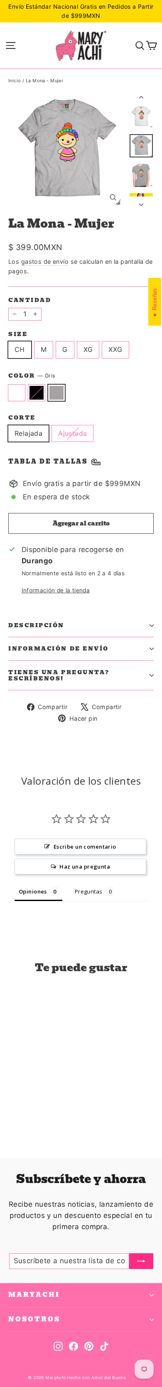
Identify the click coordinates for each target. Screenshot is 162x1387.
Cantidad (29, 300)
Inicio (14, 80)
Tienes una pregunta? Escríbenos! (59, 675)
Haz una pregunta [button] (84, 866)
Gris (56, 393)
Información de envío (58, 648)
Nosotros (34, 1319)
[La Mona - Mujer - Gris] (31, 1118)
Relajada (28, 433)
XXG (115, 349)
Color (31, 376)
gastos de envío (45, 261)
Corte (22, 418)
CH (20, 349)
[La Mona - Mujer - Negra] (22, 1118)
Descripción (36, 625)
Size (17, 334)
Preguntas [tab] (89, 891)
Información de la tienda (56, 590)
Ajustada (72, 433)
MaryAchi (34, 1295)
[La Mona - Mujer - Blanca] (13, 1118)
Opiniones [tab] (33, 891)
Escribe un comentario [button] (85, 846)
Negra (36, 393)
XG (88, 349)
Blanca (16, 393)
